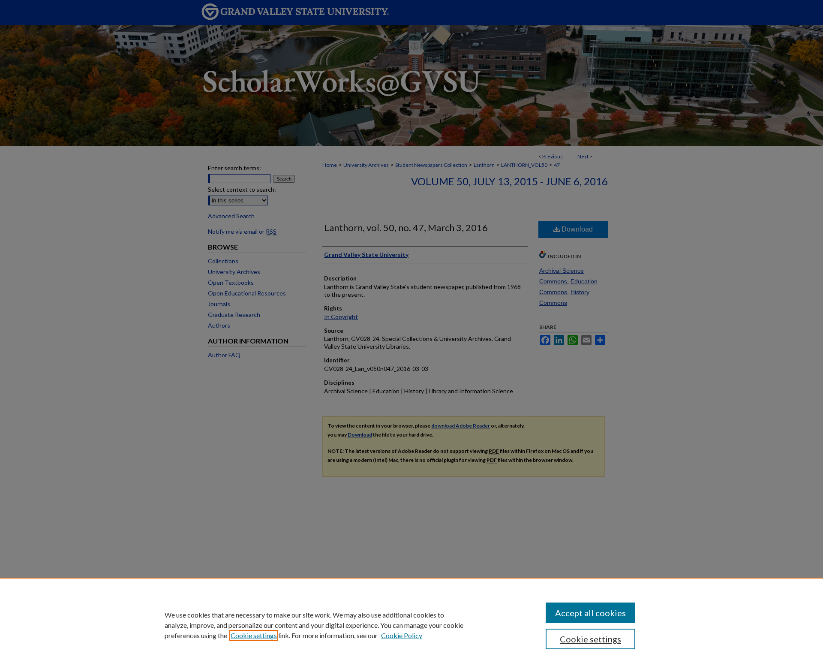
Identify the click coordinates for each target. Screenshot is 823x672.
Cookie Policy (401, 635)
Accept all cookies (590, 613)
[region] (411, 625)
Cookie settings (254, 635)
